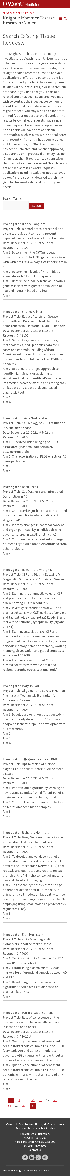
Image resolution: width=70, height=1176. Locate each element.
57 (24, 1106)
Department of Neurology (18, 13)
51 (40, 1100)
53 (55, 1100)
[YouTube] (45, 1157)
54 (9, 1106)
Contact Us (35, 1149)
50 (33, 1100)
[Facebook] (25, 1157)
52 (47, 1100)
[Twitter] (38, 1157)
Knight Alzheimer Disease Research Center (29, 20)
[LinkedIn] (32, 1157)
